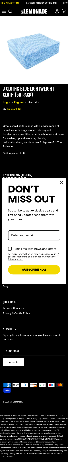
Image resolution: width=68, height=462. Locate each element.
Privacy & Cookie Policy (16, 313)
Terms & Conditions (14, 308)
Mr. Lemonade (16, 402)
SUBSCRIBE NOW (34, 270)
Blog (5, 286)
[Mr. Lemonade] (34, 11)
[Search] (12, 11)
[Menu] (4, 11)
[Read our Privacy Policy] (58, 254)
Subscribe (13, 362)
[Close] (61, 182)
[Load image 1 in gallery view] (34, 50)
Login (6, 102)
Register (19, 102)
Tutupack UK (14, 108)
